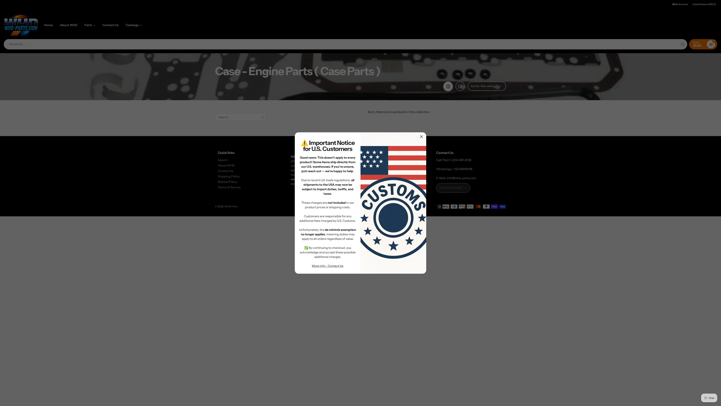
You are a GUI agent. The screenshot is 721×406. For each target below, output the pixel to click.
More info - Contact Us (327, 266)
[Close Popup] (421, 136)
